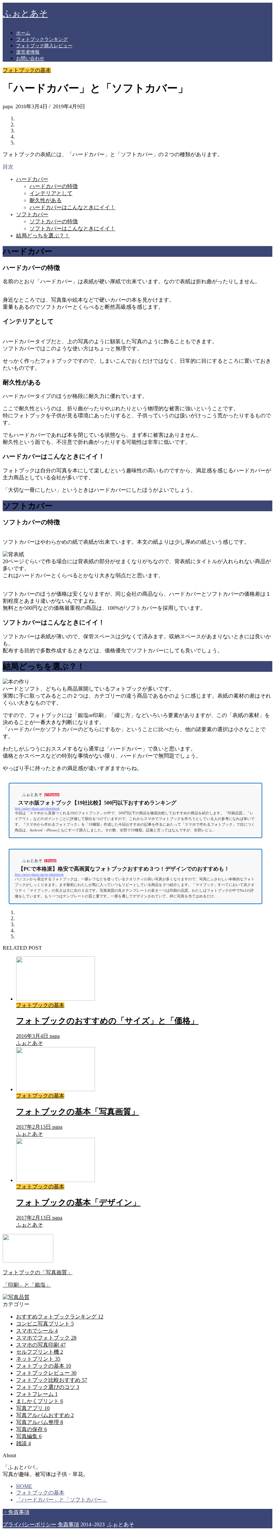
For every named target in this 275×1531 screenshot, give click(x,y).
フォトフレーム (37, 1394)
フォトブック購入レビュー (44, 45)
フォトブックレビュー (46, 1373)
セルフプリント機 (39, 1352)
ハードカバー (32, 179)
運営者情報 (28, 52)
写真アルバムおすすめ (45, 1415)
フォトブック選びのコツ (47, 1387)
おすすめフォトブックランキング (59, 1316)
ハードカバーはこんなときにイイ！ (72, 207)
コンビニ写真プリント (45, 1324)
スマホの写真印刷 (41, 1345)
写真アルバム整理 (39, 1422)
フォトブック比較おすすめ (51, 1380)
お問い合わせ (30, 58)
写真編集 (29, 1436)
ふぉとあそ (25, 13)
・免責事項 (16, 1512)
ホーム (23, 33)
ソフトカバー (32, 214)
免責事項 (68, 1524)
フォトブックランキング (42, 39)
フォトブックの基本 (27, 70)
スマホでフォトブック (46, 1338)
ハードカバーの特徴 (54, 186)
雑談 (23, 1443)
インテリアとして (51, 193)
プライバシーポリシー (29, 1524)
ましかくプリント (39, 1401)
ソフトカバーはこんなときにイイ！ (72, 228)
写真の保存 (31, 1429)
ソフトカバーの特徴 (54, 221)
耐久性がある (46, 200)
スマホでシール (37, 1331)
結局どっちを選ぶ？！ (43, 235)
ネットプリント (38, 1359)
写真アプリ (33, 1408)
